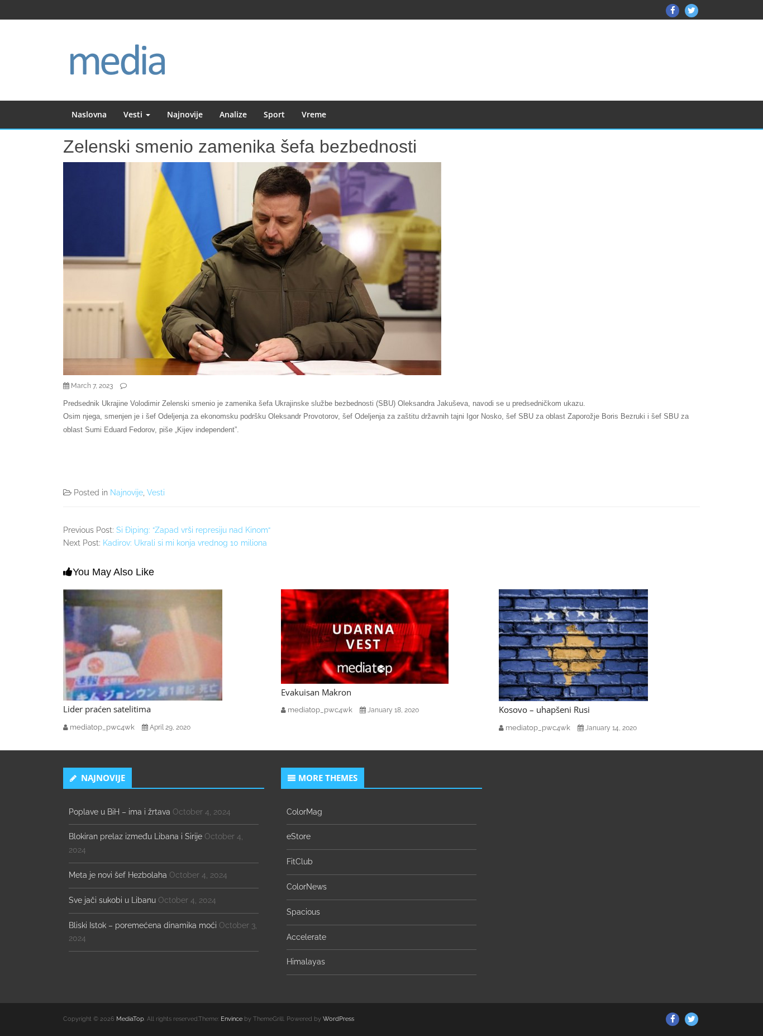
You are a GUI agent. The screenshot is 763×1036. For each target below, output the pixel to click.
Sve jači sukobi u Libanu (112, 900)
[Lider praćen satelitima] (142, 644)
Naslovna (89, 114)
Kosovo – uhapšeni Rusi (544, 709)
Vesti (134, 114)
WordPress (338, 1019)
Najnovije (185, 114)
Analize (233, 114)
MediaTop (130, 1019)
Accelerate (306, 937)
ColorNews (307, 886)
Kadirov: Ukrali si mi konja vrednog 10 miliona (185, 542)
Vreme (314, 114)
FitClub (300, 861)
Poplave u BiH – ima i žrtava (119, 811)
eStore (299, 836)
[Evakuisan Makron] (365, 635)
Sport (274, 114)
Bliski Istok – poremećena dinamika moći (143, 925)
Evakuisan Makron (316, 692)
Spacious (303, 911)
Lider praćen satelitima (107, 709)
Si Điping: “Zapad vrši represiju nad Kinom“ (193, 530)
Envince (231, 1019)
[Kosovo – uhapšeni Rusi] (573, 644)
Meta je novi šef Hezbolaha (118, 875)
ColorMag (304, 811)
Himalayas (306, 961)
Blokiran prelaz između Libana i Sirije (135, 836)
